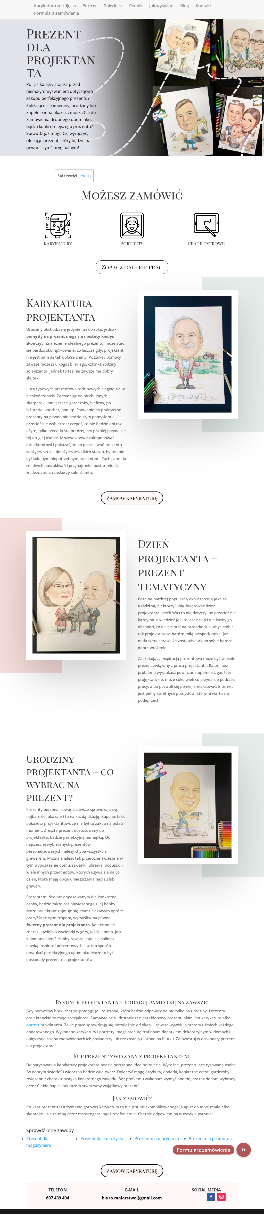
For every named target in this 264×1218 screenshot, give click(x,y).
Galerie (110, 6)
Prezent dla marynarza (157, 1138)
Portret (89, 6)
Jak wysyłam (161, 6)
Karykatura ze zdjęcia (55, 6)
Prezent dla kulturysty (101, 1138)
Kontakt (203, 6)
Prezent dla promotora (211, 1138)
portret (32, 1024)
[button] (243, 1150)
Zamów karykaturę (132, 497)
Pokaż (84, 175)
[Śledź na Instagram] (221, 1197)
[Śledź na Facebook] (211, 1197)
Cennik (136, 6)
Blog (184, 6)
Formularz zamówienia (56, 13)
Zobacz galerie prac (132, 267)
